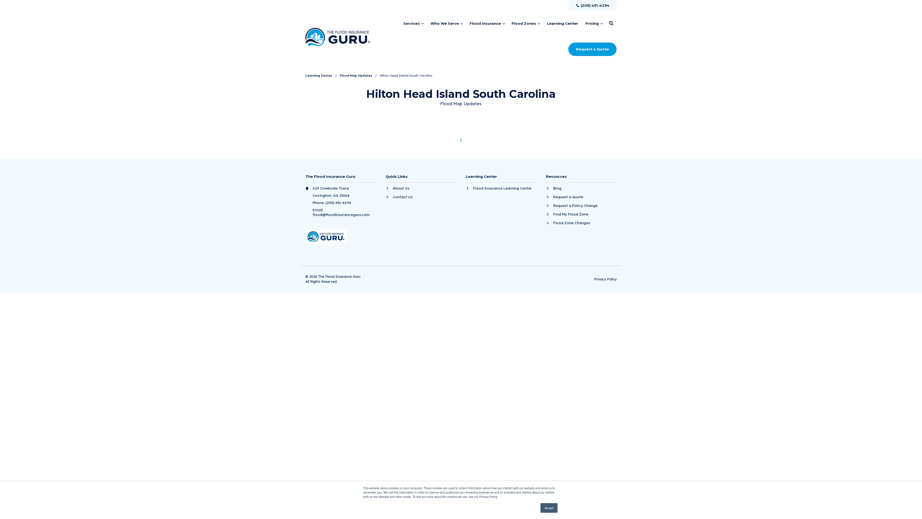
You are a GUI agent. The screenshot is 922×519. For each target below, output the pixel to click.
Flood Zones (524, 23)
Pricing (592, 23)
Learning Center (319, 75)
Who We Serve (445, 23)
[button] (611, 23)
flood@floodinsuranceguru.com (341, 214)
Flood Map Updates (356, 75)
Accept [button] (549, 508)
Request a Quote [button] (592, 49)
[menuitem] (593, 5)
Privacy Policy (605, 279)
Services (411, 23)
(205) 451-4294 (338, 202)
